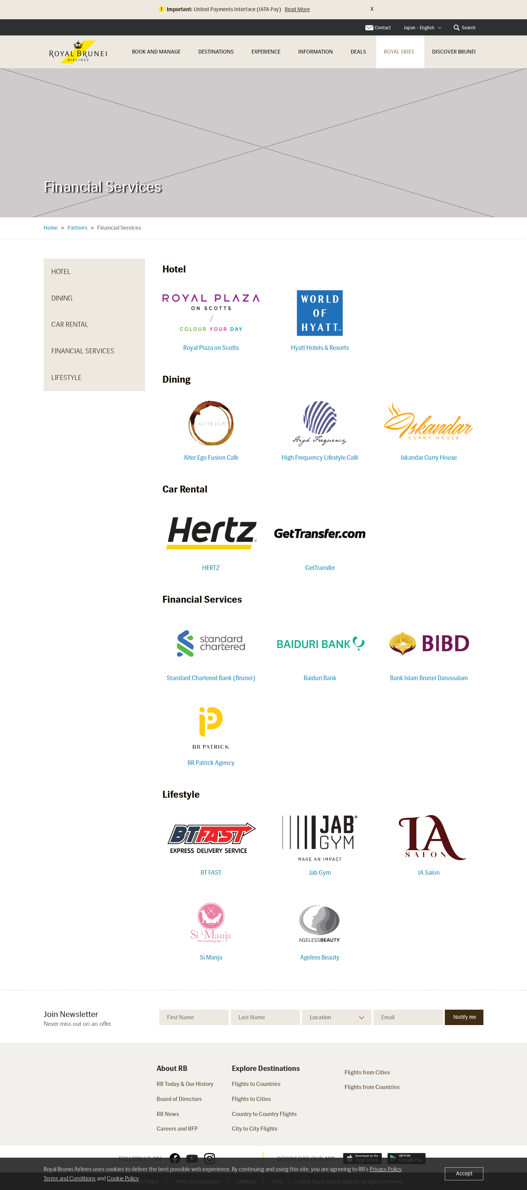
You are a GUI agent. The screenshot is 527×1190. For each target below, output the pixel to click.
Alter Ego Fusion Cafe (211, 457)
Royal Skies (399, 52)
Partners (77, 228)
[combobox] (422, 28)
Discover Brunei (454, 52)
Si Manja (211, 957)
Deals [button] (358, 52)
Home (50, 228)
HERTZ (211, 567)
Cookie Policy (123, 1178)
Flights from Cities (367, 1072)
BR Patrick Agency (211, 762)
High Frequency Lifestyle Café (320, 457)
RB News (168, 1114)
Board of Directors (179, 1099)
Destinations (216, 52)
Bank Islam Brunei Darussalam (429, 678)
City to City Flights (255, 1128)
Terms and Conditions (70, 1178)
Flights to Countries (256, 1084)
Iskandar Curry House (429, 457)
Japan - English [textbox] (419, 27)
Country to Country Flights (265, 1114)
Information (315, 52)
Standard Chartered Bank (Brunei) (211, 678)
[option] (263, 142)
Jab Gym (320, 872)
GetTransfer (320, 567)
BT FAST (211, 872)
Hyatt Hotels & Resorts (320, 347)
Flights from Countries (372, 1087)
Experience (266, 52)
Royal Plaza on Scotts (211, 347)
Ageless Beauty (320, 957)
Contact (383, 27)
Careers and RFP (177, 1128)
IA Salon (429, 872)
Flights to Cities (251, 1099)
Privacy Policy (385, 1169)
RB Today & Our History (185, 1084)
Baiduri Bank (320, 678)
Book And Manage (156, 52)
